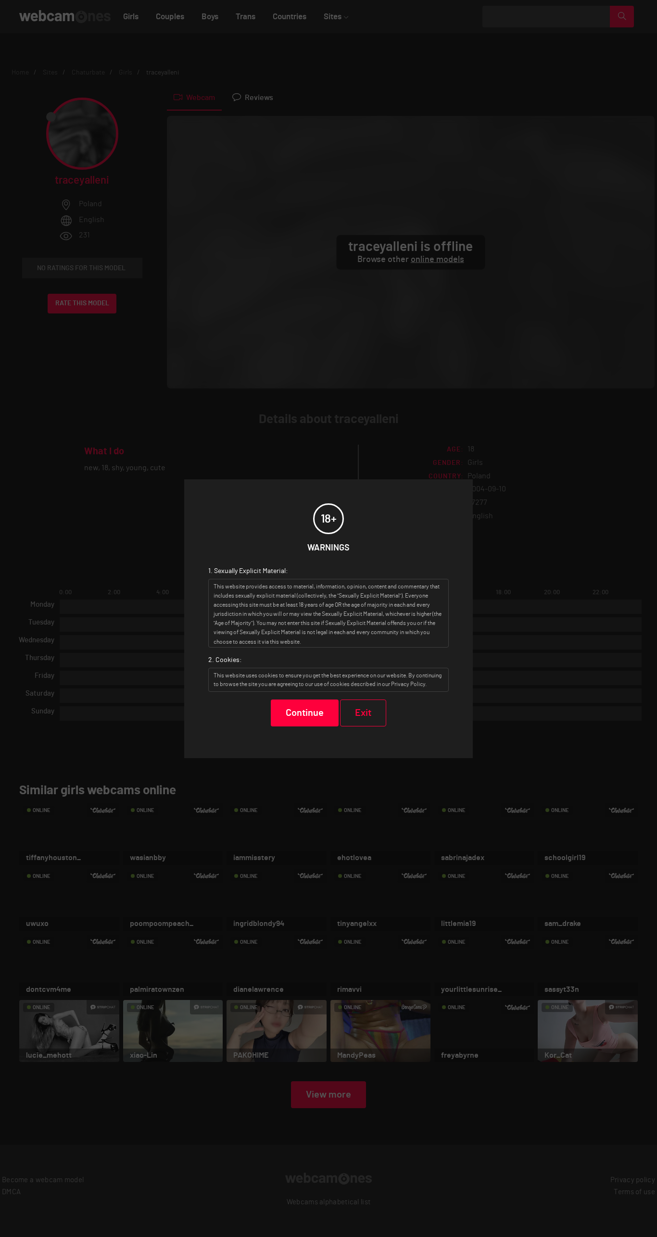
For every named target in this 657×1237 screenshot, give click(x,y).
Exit (363, 713)
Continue (305, 713)
